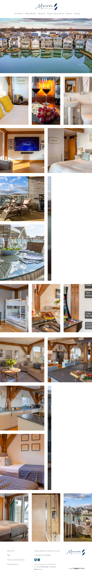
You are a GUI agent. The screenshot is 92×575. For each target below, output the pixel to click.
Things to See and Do (55, 13)
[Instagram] (38, 559)
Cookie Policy (12, 564)
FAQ (8, 555)
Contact (77, 13)
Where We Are (30, 13)
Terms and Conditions (16, 559)
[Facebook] (35, 559)
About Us (41, 13)
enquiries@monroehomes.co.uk (47, 550)
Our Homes (18, 13)
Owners (69, 13)
